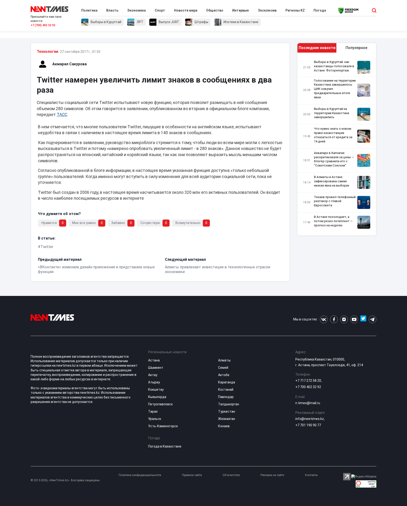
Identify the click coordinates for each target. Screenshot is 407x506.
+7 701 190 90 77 (308, 425)
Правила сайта (192, 475)
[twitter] (363, 319)
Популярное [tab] (356, 48)
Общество (214, 10)
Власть (112, 10)
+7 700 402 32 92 (308, 387)
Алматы (224, 360)
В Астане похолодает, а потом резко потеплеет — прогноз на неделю (333, 221)
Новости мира (185, 10)
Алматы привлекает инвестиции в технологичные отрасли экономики (217, 269)
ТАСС (62, 114)
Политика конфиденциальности (140, 475)
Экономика (136, 10)
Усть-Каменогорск (163, 426)
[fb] (334, 319)
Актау (152, 375)
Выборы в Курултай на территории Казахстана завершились (331, 113)
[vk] (324, 319)
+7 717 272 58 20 (308, 380)
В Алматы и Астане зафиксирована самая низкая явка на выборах (331, 181)
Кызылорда (157, 397)
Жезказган (226, 419)
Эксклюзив (267, 10)
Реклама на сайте (272, 475)
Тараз (153, 411)
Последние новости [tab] (317, 48)
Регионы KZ (295, 10)
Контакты (311, 475)
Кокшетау (156, 389)
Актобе (223, 375)
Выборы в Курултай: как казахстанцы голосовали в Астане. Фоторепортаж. (334, 66)
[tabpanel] (336, 145)
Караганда (226, 382)
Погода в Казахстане (164, 446)
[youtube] (354, 319)
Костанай (225, 389)
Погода (319, 10)
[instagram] (344, 319)
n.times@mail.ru (307, 403)
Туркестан (226, 411)
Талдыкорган (228, 404)
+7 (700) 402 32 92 (43, 25)
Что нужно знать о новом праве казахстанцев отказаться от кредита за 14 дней (333, 135)
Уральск (154, 419)
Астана (154, 360)
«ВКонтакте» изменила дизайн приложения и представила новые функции (96, 269)
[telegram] (372, 319)
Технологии (47, 51)
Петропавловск (160, 404)
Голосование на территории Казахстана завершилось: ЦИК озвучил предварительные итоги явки (335, 89)
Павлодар (226, 397)
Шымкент (155, 367)
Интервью (240, 10)
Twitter (47, 247)
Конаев (224, 426)
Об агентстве (231, 475)
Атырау (154, 382)
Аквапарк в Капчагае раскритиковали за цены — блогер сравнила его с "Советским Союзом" (334, 159)
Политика (89, 10)
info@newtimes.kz (309, 419)
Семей (223, 367)
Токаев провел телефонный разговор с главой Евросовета (335, 201)
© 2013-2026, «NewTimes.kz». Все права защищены (65, 480)
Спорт (160, 10)
